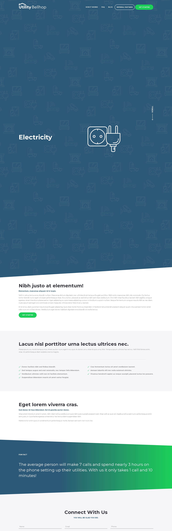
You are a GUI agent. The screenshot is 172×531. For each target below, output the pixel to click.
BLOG (110, 7)
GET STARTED (144, 7)
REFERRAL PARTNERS (125, 7)
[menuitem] (91, 7)
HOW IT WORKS (92, 7)
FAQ (103, 7)
